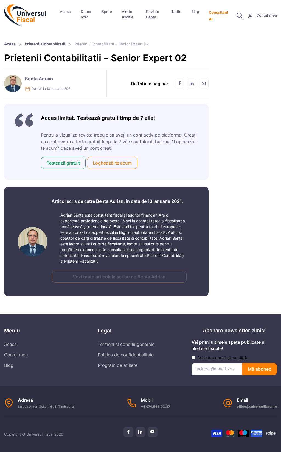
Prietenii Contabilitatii (45, 43)
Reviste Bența (152, 14)
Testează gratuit (63, 163)
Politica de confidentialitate (126, 354)
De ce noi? (86, 14)
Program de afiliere (117, 365)
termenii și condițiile (230, 357)
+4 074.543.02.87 (155, 406)
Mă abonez (259, 369)
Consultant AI (218, 15)
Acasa (65, 11)
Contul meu (266, 15)
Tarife (176, 11)
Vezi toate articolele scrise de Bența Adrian (119, 276)
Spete (107, 11)
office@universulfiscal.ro (257, 406)
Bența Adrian (39, 78)
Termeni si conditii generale (126, 344)
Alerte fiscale (127, 14)
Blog (195, 11)
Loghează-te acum (112, 163)
